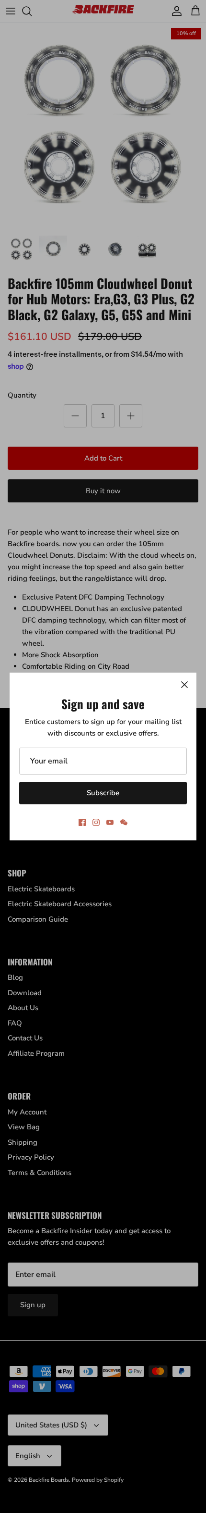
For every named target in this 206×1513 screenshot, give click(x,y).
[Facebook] (82, 822)
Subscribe (103, 793)
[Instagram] (96, 822)
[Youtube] (110, 822)
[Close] (184, 684)
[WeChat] (123, 822)
